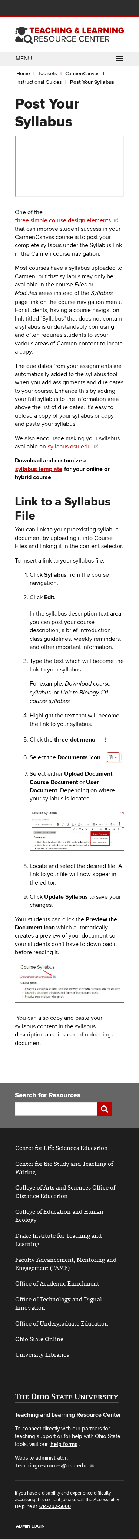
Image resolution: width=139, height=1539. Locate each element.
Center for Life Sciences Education (61, 1148)
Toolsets (47, 73)
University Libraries (42, 1355)
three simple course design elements (63, 220)
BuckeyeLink (76, 8)
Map (87, 8)
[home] (69, 33)
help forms (63, 1444)
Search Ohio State (120, 8)
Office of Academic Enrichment (57, 1283)
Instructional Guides (39, 82)
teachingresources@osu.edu (51, 1465)
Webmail (109, 8)
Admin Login (30, 1526)
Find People (98, 8)
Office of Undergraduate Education (61, 1323)
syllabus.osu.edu (69, 446)
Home (23, 73)
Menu (24, 58)
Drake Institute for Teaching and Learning (58, 1240)
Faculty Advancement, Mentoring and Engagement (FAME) (65, 1264)
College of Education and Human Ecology (59, 1216)
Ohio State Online (39, 1339)
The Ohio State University (29, 7)
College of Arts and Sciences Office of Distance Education (65, 1192)
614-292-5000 (55, 1506)
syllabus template (38, 469)
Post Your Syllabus (92, 82)
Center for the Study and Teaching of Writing (64, 1168)
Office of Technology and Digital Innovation (58, 1303)
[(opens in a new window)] (67, 1398)
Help (64, 8)
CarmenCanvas (82, 73)
